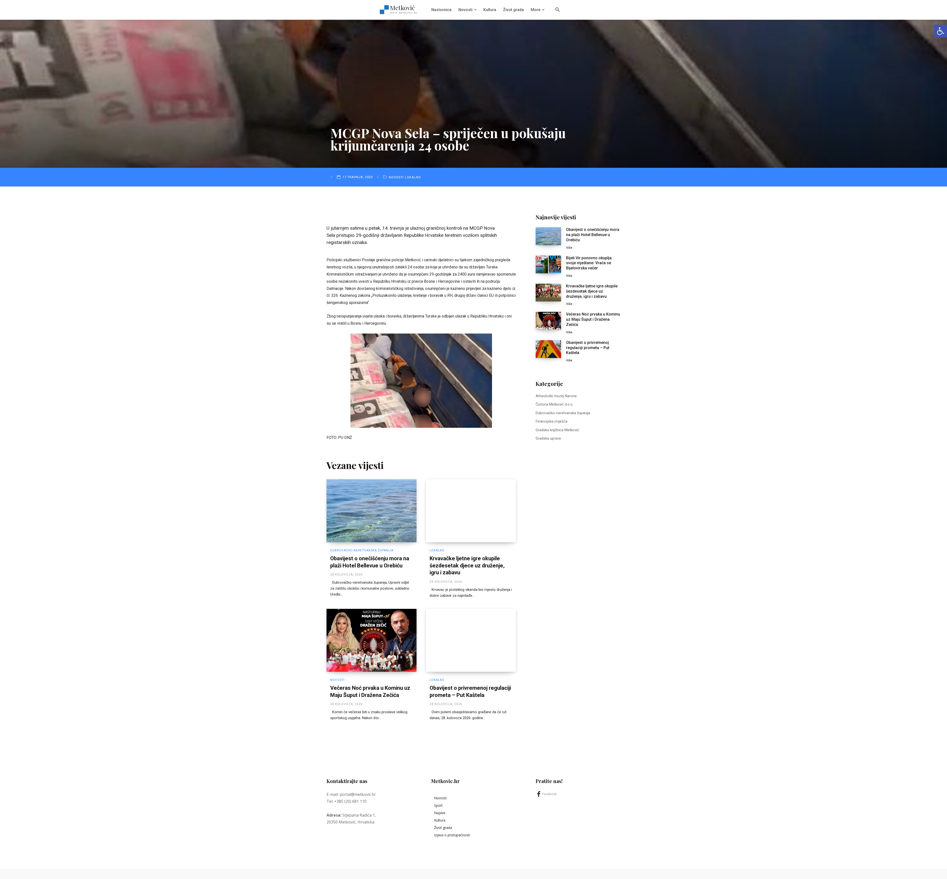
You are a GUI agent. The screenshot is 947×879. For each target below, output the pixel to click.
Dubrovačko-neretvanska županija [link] (361, 550)
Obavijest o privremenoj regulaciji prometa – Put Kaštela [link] (587, 347)
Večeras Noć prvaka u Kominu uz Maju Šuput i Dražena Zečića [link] (593, 319)
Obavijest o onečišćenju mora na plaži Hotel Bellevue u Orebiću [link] (592, 234)
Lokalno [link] (413, 177)
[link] (940, 31)
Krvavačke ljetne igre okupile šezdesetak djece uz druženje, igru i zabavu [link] (467, 565)
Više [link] (569, 247)
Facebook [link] (549, 794)
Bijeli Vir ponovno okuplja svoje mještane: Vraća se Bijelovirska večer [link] (589, 263)
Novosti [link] (396, 177)
